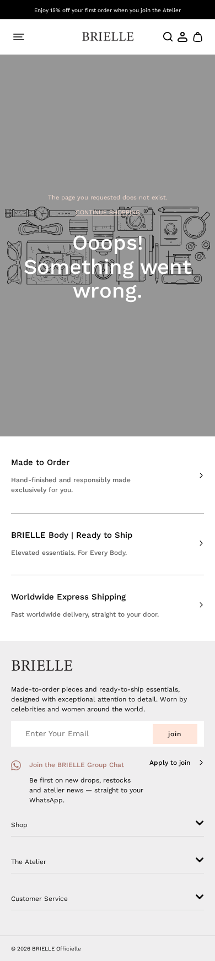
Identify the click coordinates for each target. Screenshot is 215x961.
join (174, 734)
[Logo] (108, 37)
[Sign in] (183, 37)
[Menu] (18, 37)
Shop (19, 825)
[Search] (168, 37)
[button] (197, 37)
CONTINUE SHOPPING (108, 212)
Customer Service (39, 899)
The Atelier (28, 862)
